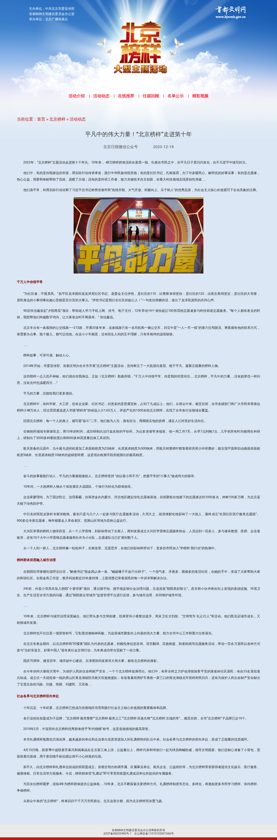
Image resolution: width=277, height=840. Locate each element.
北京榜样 (57, 119)
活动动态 (101, 95)
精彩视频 (200, 95)
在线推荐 (126, 95)
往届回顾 (151, 95)
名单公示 (175, 95)
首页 (41, 119)
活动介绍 (77, 95)
